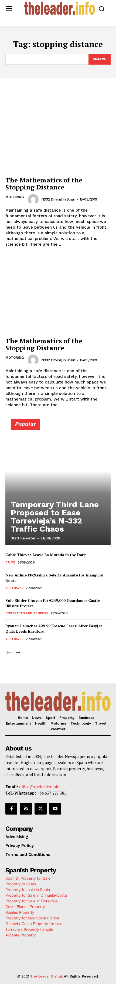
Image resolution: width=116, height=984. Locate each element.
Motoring (14, 197)
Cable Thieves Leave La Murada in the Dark (45, 554)
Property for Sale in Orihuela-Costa (36, 895)
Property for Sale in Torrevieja (31, 901)
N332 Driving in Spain (58, 199)
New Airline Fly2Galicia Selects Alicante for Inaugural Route (54, 577)
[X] (40, 809)
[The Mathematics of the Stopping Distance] (58, 134)
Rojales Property (19, 912)
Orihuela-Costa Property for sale (33, 923)
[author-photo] (34, 199)
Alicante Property (20, 935)
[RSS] (26, 809)
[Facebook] (11, 809)
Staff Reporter (23, 538)
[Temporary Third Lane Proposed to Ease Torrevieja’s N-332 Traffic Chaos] (58, 484)
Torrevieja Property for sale (29, 929)
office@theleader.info (39, 786)
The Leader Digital (46, 976)
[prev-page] (8, 652)
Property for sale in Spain (27, 889)
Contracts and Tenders (26, 613)
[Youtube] (55, 809)
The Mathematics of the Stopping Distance (43, 183)
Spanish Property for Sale (27, 878)
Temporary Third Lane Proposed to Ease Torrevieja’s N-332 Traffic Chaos (55, 516)
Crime (10, 562)
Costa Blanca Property (25, 906)
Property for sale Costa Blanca (32, 918)
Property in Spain (20, 884)
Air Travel (14, 588)
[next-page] (17, 652)
